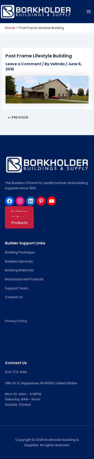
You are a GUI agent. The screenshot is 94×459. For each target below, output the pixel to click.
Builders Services (19, 261)
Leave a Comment (23, 63)
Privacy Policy (16, 321)
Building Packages (20, 252)
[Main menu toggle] (88, 11)
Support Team (16, 288)
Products (19, 222)
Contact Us (14, 297)
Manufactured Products (24, 279)
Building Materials (19, 270)
